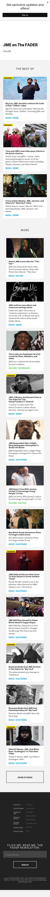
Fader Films (18, 831)
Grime (15, 117)
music (8, 117)
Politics (22, 502)
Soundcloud (31, 823)
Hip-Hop (19, 275)
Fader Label (18, 827)
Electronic (21, 459)
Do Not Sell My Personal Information (32, 881)
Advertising (18, 808)
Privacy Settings (12, 880)
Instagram (30, 816)
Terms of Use (17, 813)
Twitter (29, 804)
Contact (17, 804)
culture (13, 367)
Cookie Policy (16, 823)
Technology (24, 367)
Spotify (29, 827)
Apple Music (31, 819)
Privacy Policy (16, 818)
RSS (27, 830)
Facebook (30, 808)
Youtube (29, 812)
